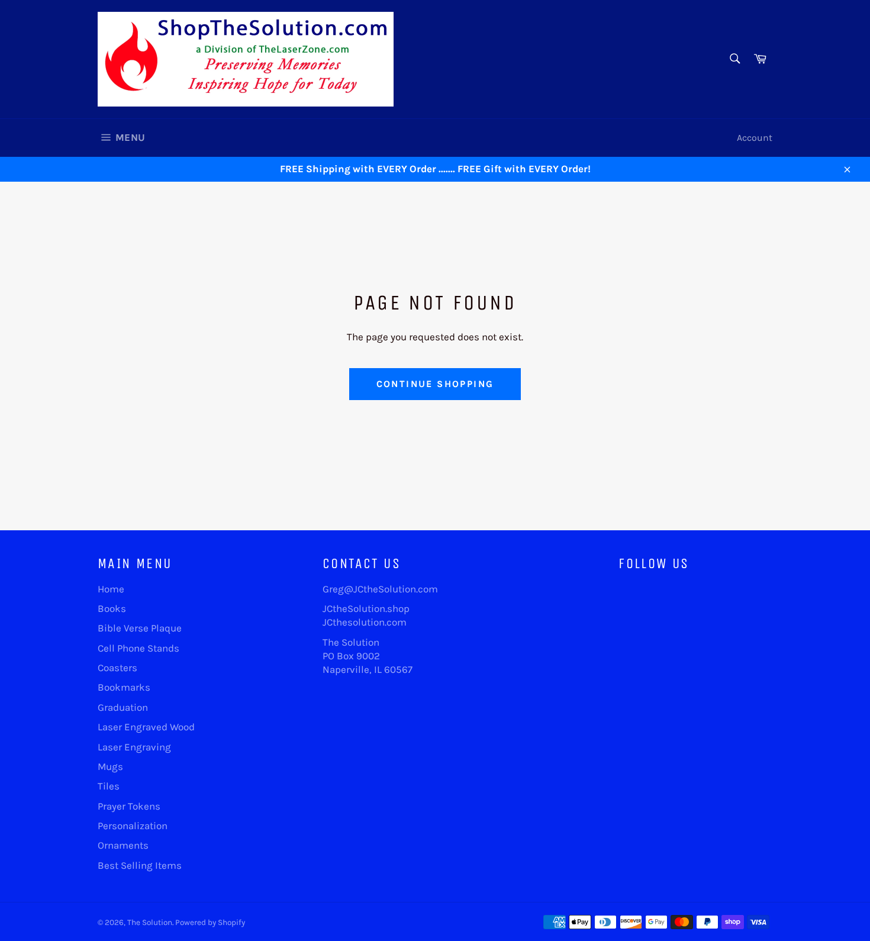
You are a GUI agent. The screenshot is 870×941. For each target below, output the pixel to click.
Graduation (123, 707)
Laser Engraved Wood (146, 727)
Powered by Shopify (210, 922)
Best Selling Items (140, 865)
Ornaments (123, 845)
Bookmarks (124, 687)
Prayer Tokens (129, 806)
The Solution (149, 922)
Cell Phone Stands (138, 648)
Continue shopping (435, 383)
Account (754, 137)
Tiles (109, 786)
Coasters (117, 667)
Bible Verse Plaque (140, 628)
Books (112, 608)
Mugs (110, 766)
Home (111, 589)
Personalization (132, 826)
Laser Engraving (134, 747)
